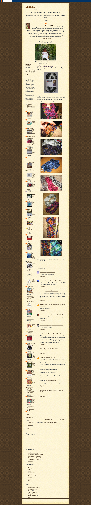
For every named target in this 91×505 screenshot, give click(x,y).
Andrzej (30, 477)
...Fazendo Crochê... (31, 353)
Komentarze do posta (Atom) (50, 422)
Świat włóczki (31, 472)
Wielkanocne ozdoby (33, 453)
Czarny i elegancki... (33, 265)
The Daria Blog (30, 252)
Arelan (29, 469)
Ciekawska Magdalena (45, 325)
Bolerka (30, 491)
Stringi (29, 494)
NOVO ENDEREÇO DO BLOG (31, 298)
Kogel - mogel (30, 111)
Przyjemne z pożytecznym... (30, 262)
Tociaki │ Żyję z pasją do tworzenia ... (30, 277)
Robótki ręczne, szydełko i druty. (30, 229)
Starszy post (62, 419)
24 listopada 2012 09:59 (57, 315)
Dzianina (30, 6)
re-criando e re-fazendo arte (30, 322)
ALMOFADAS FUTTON (33, 365)
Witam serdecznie (30, 319)
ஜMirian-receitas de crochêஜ (31, 344)
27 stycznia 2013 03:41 (57, 325)
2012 (28, 419)
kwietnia (30, 425)
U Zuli (28, 309)
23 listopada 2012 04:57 (49, 272)
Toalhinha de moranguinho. (33, 400)
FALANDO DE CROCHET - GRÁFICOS (30, 388)
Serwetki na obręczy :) (33, 204)
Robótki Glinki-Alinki (30, 287)
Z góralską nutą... (30, 406)
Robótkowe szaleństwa (29, 271)
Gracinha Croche (30, 335)
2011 (28, 427)
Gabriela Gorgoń (44, 280)
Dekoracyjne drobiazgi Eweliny (35, 454)
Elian (29, 480)
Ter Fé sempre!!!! (33, 247)
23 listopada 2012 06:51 (52, 291)
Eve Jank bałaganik (31, 182)
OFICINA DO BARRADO (30, 210)
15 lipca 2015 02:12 (56, 334)
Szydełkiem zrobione (30, 76)
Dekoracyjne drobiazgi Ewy (34, 456)
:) (32, 236)
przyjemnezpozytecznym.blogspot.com (49, 304)
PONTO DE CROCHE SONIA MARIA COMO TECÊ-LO (30, 392)
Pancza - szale (45, 264)
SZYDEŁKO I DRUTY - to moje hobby (30, 413)
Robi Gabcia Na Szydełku (30, 192)
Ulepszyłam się (29, 332)
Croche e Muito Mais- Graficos (30, 361)
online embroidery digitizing (47, 390)
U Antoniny (29, 120)
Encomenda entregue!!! (33, 381)
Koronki (28, 318)
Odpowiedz (42, 276)
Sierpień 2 (33, 113)
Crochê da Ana (30, 296)
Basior (29, 479)
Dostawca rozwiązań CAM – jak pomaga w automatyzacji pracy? (31, 108)
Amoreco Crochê (30, 379)
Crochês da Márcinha (29, 244)
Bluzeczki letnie (32, 489)
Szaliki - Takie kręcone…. (31, 423)
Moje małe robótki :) (31, 235)
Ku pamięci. (33, 164)
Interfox (30, 474)
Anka (41, 272)
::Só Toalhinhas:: (30, 370)
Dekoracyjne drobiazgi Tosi (34, 459)
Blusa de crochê (33, 346)
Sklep (29, 471)
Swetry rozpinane (32, 495)
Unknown (42, 357)
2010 (28, 428)
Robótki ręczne (30, 201)
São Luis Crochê (30, 301)
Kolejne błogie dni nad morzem (33, 131)
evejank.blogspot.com (45, 315)
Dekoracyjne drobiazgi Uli (34, 458)
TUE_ (48, 24)
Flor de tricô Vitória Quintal (33, 355)
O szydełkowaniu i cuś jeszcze (30, 410)
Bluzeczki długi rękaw (33, 487)
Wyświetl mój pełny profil (46, 38)
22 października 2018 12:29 (51, 349)
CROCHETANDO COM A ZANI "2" (31, 397)
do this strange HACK (51, 380)
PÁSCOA (33, 324)
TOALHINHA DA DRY (33, 373)
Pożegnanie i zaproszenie (29, 231)
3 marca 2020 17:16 (50, 357)
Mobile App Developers (45, 334)
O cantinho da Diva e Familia (31, 171)
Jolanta (42, 349)
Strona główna (48, 419)
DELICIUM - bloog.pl (30, 105)
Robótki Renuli (30, 148)
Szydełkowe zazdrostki (33, 151)
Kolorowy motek (32, 476)
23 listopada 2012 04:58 (55, 280)
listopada (30, 420)
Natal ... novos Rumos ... (33, 213)
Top (29, 497)
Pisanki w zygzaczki (30, 273)
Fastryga (30, 468)
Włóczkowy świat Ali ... (31, 137)
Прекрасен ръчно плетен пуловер (33, 256)
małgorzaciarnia (30, 128)
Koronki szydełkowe (31, 407)
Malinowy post (33, 121)
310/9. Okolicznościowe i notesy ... (33, 291)
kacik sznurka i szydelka (30, 219)
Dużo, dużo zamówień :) (33, 280)
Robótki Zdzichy (30, 331)
